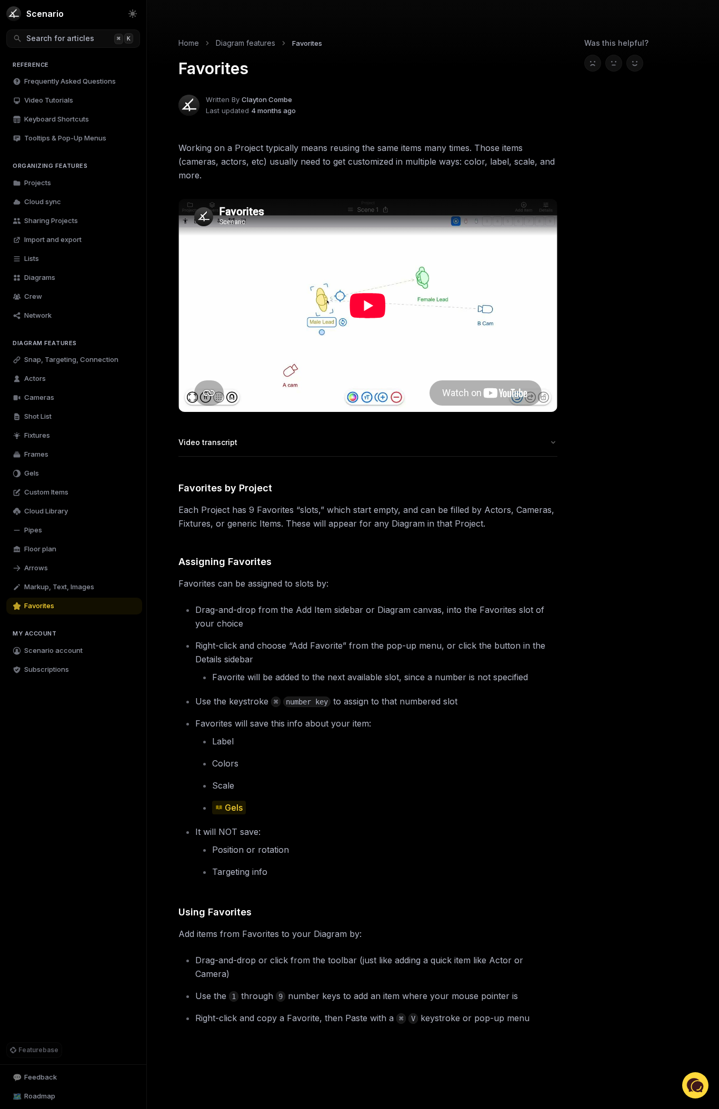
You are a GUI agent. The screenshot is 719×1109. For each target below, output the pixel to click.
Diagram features (45, 343)
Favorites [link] (307, 43)
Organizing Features (50, 165)
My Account (35, 633)
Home (188, 42)
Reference (31, 64)
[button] (695, 1085)
